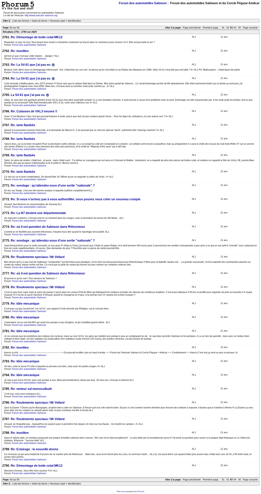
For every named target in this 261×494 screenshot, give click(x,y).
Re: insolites (20, 51)
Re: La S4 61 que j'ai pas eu (31, 64)
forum (123, 491)
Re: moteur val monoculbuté (31, 388)
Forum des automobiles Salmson (143, 3)
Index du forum (39, 20)
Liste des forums (20, 20)
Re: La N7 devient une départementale (38, 213)
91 (223, 27)
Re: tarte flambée (23, 125)
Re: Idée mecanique (25, 303)
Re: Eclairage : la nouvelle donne (34, 449)
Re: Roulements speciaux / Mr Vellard (38, 257)
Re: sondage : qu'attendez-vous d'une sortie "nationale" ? (53, 185)
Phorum (140, 491)
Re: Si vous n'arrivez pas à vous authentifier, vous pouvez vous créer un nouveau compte (75, 199)
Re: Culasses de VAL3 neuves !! (34, 111)
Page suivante (250, 27)
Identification (74, 20)
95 (239, 27)
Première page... (211, 27)
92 (227, 27)
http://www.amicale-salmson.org (41, 15)
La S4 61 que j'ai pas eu (28, 95)
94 (235, 27)
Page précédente (192, 27)
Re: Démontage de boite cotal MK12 (36, 37)
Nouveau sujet (57, 20)
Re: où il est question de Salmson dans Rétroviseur (48, 226)
